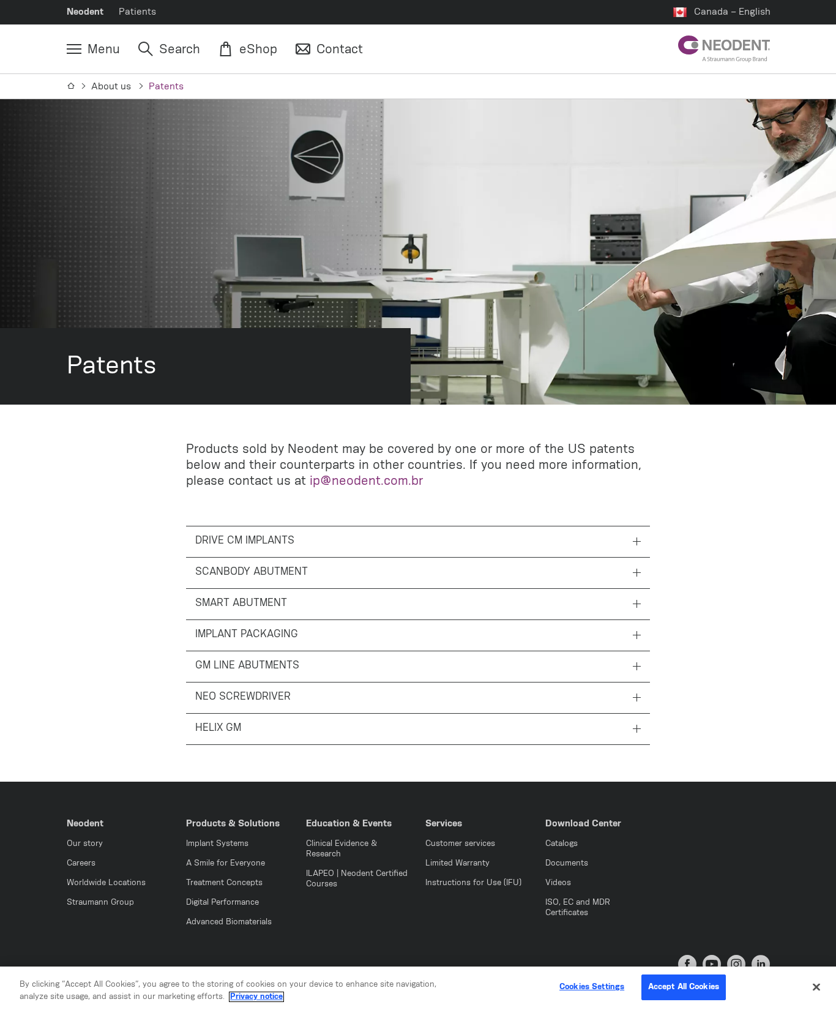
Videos (558, 883)
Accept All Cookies (683, 987)
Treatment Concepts (224, 883)
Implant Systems (217, 844)
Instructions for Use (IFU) (473, 883)
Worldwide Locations (106, 883)
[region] (418, 988)
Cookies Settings (591, 987)
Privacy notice (256, 997)
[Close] (816, 986)
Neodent (85, 12)
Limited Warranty (457, 863)
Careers (81, 863)
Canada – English (732, 12)
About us (112, 86)
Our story (85, 844)
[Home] (71, 86)
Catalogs (561, 844)
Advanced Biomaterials (229, 922)
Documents (566, 863)
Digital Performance (222, 903)
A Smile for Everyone (225, 863)
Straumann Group (100, 903)
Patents (166, 86)
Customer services (460, 844)
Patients (137, 12)
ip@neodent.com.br (366, 481)
